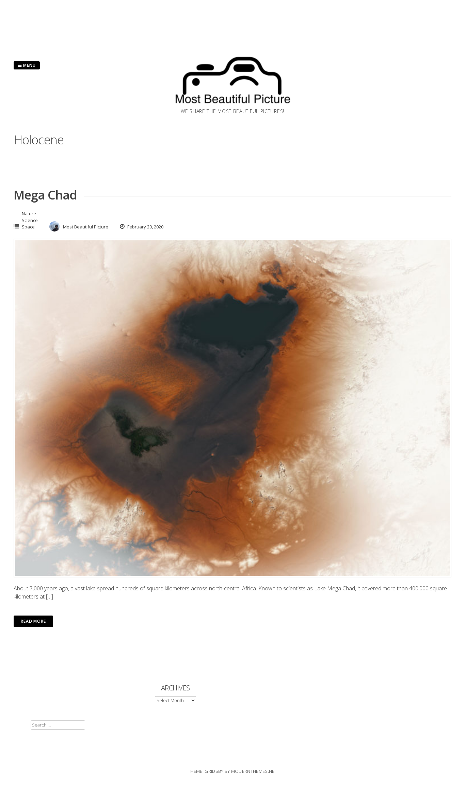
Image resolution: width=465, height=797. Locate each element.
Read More (33, 621)
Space (28, 227)
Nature (29, 213)
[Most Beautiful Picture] (232, 105)
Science (30, 220)
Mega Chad (45, 195)
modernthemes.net (254, 771)
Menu (29, 65)
